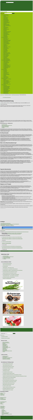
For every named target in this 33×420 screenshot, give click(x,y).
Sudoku (4, 351)
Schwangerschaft (6, 93)
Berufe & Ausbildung (3, 397)
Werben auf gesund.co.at (5, 412)
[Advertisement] (16, 113)
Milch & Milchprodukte (7, 52)
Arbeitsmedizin (6, 18)
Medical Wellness (6, 80)
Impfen (4, 26)
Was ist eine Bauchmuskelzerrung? (7, 125)
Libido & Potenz (6, 61)
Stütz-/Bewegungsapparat (7, 97)
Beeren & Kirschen (6, 38)
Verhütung (5, 68)
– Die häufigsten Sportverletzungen (5, 223)
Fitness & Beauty (4, 8)
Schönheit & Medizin (6, 74)
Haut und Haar (2, 402)
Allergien (5, 16)
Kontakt (3, 409)
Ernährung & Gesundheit (7, 40)
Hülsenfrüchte (6, 47)
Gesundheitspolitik (3, 399)
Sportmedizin (5, 35)
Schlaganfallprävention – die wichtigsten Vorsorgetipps (10, 275)
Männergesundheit (6, 29)
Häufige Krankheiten (6, 24)
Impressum (3, 410)
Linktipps (3, 127)
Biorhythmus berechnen (6, 342)
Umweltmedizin (6, 36)
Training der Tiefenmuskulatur (6, 243)
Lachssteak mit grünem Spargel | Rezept (8, 373)
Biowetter (4, 343)
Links (2, 414)
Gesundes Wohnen (6, 22)
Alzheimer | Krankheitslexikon (7, 278)
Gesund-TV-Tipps (5, 346)
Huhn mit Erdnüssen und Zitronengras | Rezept (9, 381)
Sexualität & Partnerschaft (5, 7)
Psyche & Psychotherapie (7, 31)
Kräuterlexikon (6, 51)
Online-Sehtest (5, 349)
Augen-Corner (6, 17)
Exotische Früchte (6, 42)
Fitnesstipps (5, 71)
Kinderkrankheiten (6, 91)
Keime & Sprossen (6, 48)
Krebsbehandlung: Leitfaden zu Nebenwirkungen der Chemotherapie (12, 270)
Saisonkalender (6, 56)
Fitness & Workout (6, 72)
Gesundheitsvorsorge (3, 401)
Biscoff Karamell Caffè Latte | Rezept (8, 367)
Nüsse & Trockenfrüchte (7, 53)
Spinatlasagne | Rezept (6, 370)
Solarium (5, 75)
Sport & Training (6, 76)
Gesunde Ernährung (5, 5)
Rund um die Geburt (6, 87)
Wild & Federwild (6, 58)
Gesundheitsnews (5, 345)
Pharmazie (5, 30)
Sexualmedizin (6, 64)
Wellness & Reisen (4, 78)
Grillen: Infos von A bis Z (7, 46)
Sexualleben (5, 63)
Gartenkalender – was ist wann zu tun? (8, 267)
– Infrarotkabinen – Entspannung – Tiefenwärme (7, 225)
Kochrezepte (5, 49)
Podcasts (3, 10)
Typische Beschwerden (6, 257)
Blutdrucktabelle (5, 344)
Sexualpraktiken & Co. (7, 67)
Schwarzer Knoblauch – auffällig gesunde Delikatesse (10, 302)
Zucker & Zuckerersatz (7, 59)
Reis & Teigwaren (6, 55)
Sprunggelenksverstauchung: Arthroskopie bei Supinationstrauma (12, 247)
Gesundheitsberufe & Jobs (6, 347)
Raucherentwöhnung (7, 32)
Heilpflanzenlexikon (5, 356)
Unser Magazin (4, 6)
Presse (3, 411)
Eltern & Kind (4, 9)
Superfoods (5, 57)
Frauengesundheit (6, 20)
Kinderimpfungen (6, 89)
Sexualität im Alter (6, 65)
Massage (5, 79)
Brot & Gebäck (6, 39)
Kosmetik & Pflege (6, 73)
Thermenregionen (6, 81)
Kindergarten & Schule (7, 90)
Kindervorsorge (6, 92)
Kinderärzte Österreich (7, 88)
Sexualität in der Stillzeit (7, 66)
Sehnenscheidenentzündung (7, 264)
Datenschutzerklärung (5, 413)
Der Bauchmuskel (4, 124)
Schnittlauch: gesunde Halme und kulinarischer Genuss (11, 290)
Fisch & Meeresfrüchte (7, 43)
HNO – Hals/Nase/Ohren (7, 25)
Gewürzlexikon (6, 45)
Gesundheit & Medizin (5, 4)
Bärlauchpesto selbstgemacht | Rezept (8, 378)
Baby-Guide (5, 85)
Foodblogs (5, 44)
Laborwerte (5, 28)
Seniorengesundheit (6, 34)
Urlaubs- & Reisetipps (7, 82)
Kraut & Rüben (6, 50)
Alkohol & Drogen (6, 15)
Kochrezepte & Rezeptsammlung (7, 357)
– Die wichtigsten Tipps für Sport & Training (6, 224)
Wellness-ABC (6, 83)
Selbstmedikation (6, 33)
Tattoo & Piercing (6, 77)
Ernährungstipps (6, 41)
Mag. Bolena (3, 230)
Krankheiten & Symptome (6, 358)
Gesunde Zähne (6, 21)
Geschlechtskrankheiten (7, 60)
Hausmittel (5, 23)
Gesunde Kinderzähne (7, 86)
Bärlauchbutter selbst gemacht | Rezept (8, 384)
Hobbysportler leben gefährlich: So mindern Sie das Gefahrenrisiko (12, 238)
